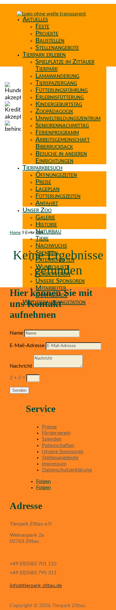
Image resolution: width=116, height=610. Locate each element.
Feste (42, 26)
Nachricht (21, 366)
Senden (19, 390)
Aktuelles (35, 19)
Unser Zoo (37, 210)
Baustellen (49, 40)
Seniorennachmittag (62, 125)
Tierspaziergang (56, 83)
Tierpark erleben (44, 54)
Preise (43, 182)
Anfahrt (46, 203)
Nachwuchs (51, 245)
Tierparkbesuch (43, 168)
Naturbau (48, 231)
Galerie (45, 217)
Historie (46, 224)
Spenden (52, 439)
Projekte (46, 33)
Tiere (42, 238)
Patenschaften (58, 445)
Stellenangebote (57, 47)
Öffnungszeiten (56, 175)
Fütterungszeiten (58, 196)
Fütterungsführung (61, 90)
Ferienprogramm (57, 132)
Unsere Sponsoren (60, 281)
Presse (49, 426)
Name (16, 333)
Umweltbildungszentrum (68, 118)
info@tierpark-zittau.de (36, 585)
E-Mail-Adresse (27, 345)
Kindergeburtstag (58, 104)
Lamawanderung (57, 76)
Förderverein (56, 432)
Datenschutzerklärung (67, 469)
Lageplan (47, 189)
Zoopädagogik (54, 111)
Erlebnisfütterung (59, 97)
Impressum (54, 463)
